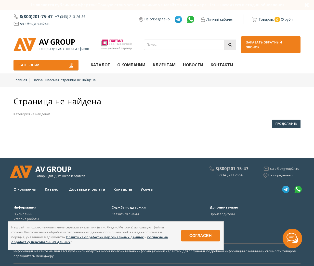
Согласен (200, 236)
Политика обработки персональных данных (105, 237)
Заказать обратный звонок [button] (264, 44)
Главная (20, 80)
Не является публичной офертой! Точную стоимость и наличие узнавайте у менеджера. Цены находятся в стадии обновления (157, 5)
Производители (222, 214)
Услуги (147, 189)
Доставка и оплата (87, 189)
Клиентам (164, 65)
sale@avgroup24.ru (35, 23)
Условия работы (26, 219)
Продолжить (286, 124)
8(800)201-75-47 (36, 16)
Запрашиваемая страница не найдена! (64, 80)
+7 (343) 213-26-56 (70, 16)
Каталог (100, 65)
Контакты (222, 65)
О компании (131, 65)
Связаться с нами (125, 214)
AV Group (57, 42)
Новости (193, 65)
